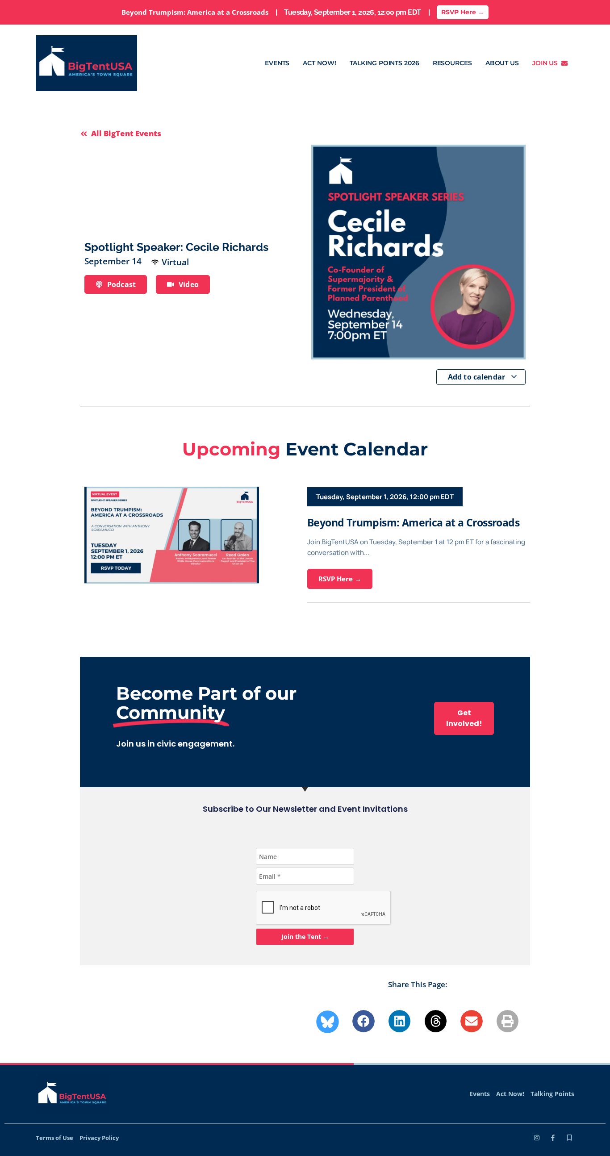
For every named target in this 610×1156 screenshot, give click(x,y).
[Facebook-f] (553, 1138)
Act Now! (319, 63)
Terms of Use (54, 1138)
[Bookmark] (569, 1138)
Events (277, 63)
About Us (502, 63)
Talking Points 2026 (384, 63)
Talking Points (552, 1093)
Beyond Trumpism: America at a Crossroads (413, 522)
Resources (452, 63)
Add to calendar (477, 377)
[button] (363, 1021)
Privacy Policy (99, 1138)
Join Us (546, 63)
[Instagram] (537, 1138)
